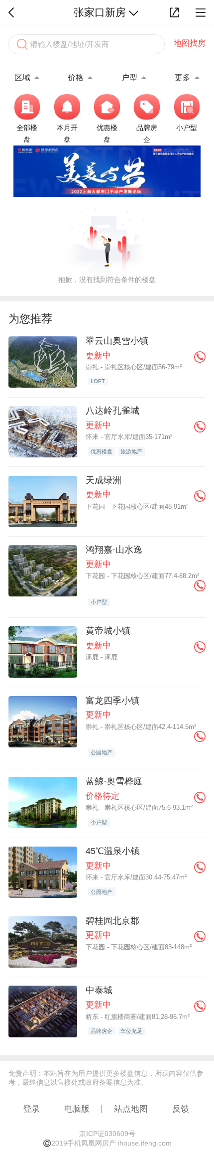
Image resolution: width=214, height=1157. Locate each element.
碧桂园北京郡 (112, 920)
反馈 (180, 1109)
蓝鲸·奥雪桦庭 (114, 781)
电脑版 (77, 1109)
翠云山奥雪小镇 (117, 340)
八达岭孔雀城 (112, 410)
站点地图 (131, 1109)
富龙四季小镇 (112, 700)
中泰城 (99, 990)
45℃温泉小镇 (113, 851)
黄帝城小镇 (108, 630)
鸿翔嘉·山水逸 (114, 549)
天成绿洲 (103, 480)
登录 (31, 1109)
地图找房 (190, 42)
